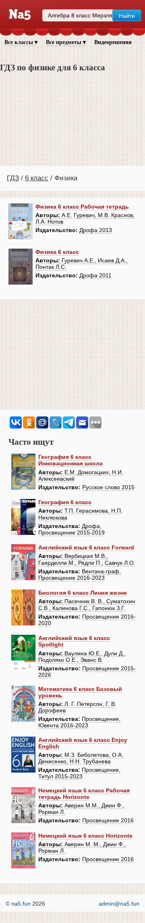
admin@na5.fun (119, 903)
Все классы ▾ (20, 42)
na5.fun (21, 903)
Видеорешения (113, 42)
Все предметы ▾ (66, 42)
